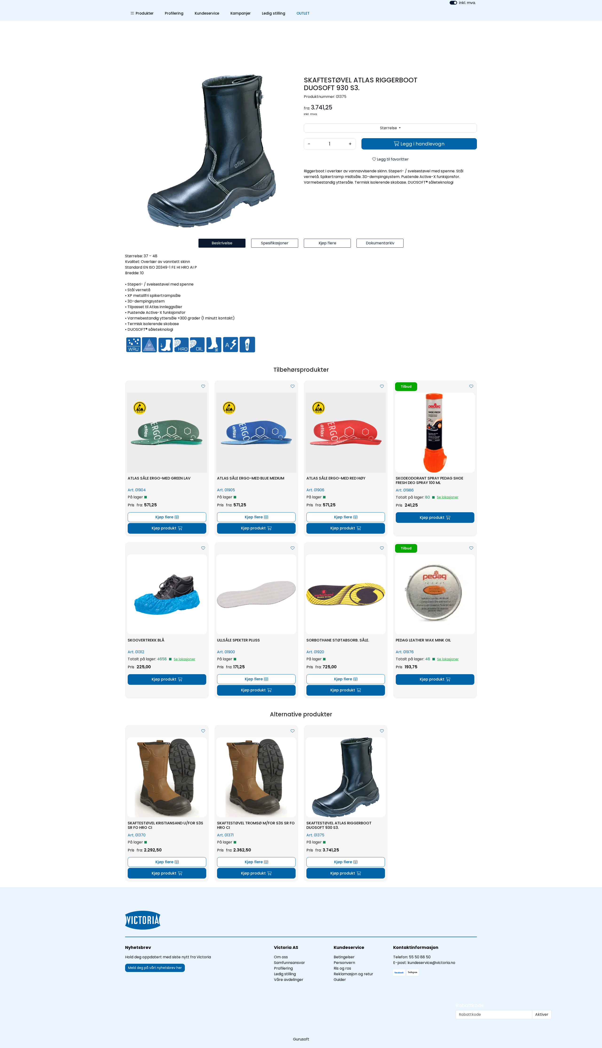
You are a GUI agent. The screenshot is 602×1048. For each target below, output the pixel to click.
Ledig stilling (273, 13)
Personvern (344, 962)
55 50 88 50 (420, 957)
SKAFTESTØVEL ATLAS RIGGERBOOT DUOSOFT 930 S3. (339, 825)
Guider (340, 979)
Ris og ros (342, 968)
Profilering (174, 13)
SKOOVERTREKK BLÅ (146, 640)
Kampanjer (240, 13)
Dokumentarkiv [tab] (380, 243)
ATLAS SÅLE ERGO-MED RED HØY (335, 478)
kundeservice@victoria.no (431, 962)
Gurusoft (301, 1039)
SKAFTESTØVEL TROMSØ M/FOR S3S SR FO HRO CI (256, 825)
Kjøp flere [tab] (327, 243)
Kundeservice (207, 13)
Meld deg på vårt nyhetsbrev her (155, 967)
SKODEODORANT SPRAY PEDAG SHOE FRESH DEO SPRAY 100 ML (429, 480)
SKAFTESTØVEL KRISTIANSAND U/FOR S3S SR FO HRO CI (165, 825)
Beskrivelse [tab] (222, 243)
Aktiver (541, 1014)
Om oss (281, 957)
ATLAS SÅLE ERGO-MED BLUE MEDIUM (250, 478)
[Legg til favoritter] (203, 386)
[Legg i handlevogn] (167, 528)
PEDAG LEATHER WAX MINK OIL (423, 640)
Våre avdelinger (288, 979)
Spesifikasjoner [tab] (275, 243)
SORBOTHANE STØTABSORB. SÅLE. (337, 640)
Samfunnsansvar (289, 962)
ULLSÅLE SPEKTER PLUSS (238, 640)
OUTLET (303, 13)
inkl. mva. (467, 2)
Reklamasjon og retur (353, 974)
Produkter (144, 13)
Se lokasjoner (447, 497)
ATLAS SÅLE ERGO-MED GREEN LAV (159, 478)
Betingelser (344, 957)
